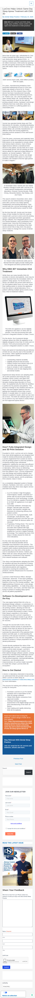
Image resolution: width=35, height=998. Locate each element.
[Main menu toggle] (31, 3)
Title (4, 950)
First (4, 937)
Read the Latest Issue (13, 843)
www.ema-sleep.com (27, 679)
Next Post (18, 764)
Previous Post (18, 758)
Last (4, 944)
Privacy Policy (6, 986)
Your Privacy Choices (15, 992)
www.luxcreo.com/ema (10, 679)
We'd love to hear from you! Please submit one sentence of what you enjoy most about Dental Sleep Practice (17, 896)
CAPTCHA (5, 955)
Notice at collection (9, 995)
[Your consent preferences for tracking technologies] (32, 995)
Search (5, 768)
